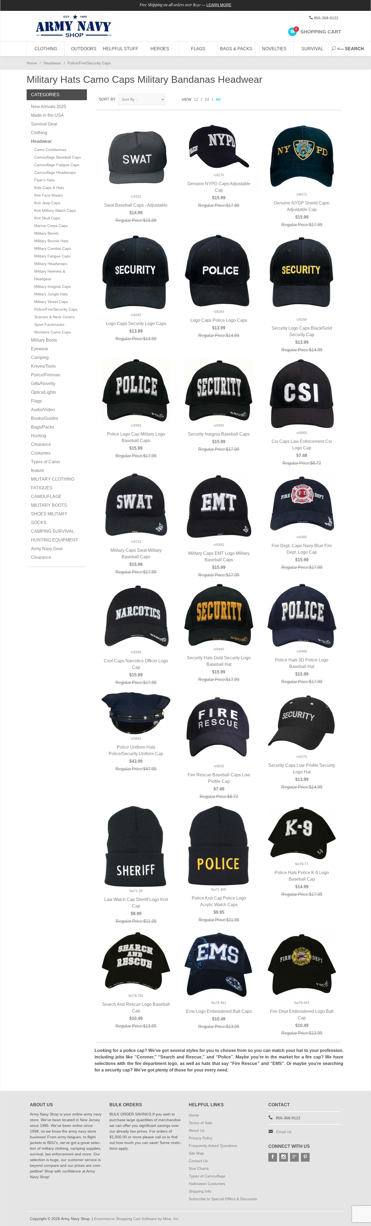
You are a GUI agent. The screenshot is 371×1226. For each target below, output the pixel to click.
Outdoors (83, 48)
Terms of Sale (200, 1123)
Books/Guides (44, 418)
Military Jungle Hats (51, 294)
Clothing (45, 48)
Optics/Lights (43, 392)
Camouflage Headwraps (55, 172)
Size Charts (199, 1168)
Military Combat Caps (52, 248)
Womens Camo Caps (52, 332)
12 (196, 99)
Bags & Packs (236, 48)
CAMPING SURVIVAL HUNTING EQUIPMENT (54, 535)
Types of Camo (45, 461)
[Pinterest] (305, 1157)
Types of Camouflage (207, 1176)
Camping (40, 357)
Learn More (218, 5)
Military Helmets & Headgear (49, 275)
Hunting (38, 435)
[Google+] (294, 1157)
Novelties (274, 48)
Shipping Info (200, 1191)
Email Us (283, 1132)
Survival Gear (44, 124)
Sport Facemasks (49, 324)
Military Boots (44, 340)
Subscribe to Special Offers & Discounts (223, 1199)
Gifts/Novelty (43, 383)
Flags (198, 48)
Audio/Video (43, 409)
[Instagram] (283, 1157)
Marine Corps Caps (51, 225)
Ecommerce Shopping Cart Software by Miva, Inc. (137, 1218)
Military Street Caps (51, 302)
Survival (312, 48)
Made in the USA (47, 115)
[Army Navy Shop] (80, 26)
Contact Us (198, 1161)
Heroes (159, 48)
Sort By (107, 99)
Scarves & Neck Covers (54, 317)
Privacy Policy (200, 1138)
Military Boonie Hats (51, 241)
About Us (197, 1130)
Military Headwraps (50, 263)
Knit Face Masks (48, 195)
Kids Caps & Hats (49, 187)
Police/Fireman (45, 375)
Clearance (41, 444)
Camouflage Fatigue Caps (56, 165)
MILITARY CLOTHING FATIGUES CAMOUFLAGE (52, 488)
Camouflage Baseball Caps (57, 157)
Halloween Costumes (207, 1183)
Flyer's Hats (44, 180)
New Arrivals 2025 (48, 106)
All (218, 99)
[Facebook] (272, 1157)
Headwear (52, 63)
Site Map (196, 1153)
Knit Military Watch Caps (55, 210)
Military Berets (46, 233)
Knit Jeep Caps (47, 203)
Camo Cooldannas (50, 149)
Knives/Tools (43, 366)
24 (207, 99)
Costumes (41, 453)
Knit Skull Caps (47, 218)
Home (32, 63)
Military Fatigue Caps (52, 256)
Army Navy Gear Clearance (47, 553)
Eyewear (39, 348)
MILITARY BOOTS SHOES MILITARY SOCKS (49, 514)
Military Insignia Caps (52, 286)
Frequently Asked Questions (213, 1145)
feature (37, 470)
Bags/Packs (42, 427)
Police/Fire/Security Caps (55, 309)
